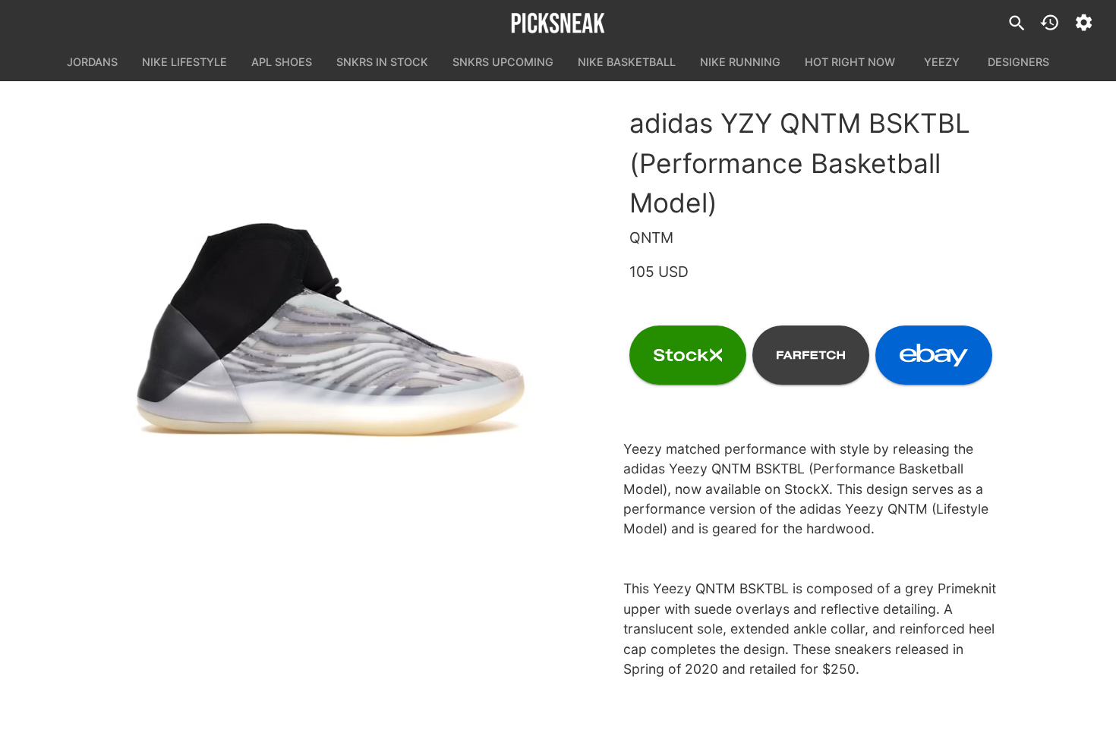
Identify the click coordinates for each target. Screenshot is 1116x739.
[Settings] (1083, 22)
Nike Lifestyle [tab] (184, 61)
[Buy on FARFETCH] (810, 355)
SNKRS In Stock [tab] (382, 61)
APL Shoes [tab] (281, 61)
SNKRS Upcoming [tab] (502, 61)
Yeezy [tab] (942, 61)
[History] (1049, 22)
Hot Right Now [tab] (850, 61)
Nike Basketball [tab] (627, 61)
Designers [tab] (1018, 61)
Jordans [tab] (92, 61)
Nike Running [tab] (740, 61)
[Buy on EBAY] (933, 355)
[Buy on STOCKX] (687, 355)
